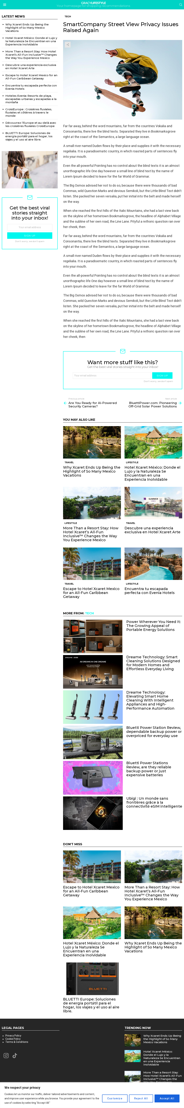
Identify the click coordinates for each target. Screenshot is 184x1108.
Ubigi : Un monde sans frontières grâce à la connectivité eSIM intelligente (154, 802)
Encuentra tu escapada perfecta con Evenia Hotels (150, 591)
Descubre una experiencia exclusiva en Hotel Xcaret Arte (152, 530)
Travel (69, 462)
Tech (89, 613)
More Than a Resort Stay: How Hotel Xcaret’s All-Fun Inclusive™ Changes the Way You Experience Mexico (90, 534)
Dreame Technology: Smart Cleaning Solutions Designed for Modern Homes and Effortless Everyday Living (153, 663)
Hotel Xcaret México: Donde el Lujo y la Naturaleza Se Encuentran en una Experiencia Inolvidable (152, 473)
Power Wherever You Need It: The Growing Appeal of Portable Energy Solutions (153, 626)
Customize (114, 1098)
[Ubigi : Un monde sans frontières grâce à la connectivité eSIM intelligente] (93, 813)
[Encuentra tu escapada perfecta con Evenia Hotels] (153, 564)
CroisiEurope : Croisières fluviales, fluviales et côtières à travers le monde (28, 112)
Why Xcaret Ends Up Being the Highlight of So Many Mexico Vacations (91, 471)
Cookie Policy (12, 1038)
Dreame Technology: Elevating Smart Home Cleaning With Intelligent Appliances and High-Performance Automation (150, 700)
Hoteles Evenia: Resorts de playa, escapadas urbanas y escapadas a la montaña (30, 99)
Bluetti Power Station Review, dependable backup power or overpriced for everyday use (154, 731)
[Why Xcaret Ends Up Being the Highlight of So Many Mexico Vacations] (92, 442)
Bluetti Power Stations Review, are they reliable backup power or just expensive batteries (148, 769)
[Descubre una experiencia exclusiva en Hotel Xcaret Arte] (153, 503)
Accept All (167, 1098)
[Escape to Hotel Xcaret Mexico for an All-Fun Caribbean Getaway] (92, 564)
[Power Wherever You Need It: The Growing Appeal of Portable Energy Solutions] (93, 636)
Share (68, 45)
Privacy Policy (13, 1035)
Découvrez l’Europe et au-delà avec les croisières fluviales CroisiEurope (30, 124)
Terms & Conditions (16, 1041)
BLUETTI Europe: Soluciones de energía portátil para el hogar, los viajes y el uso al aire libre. (91, 1005)
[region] (92, 1095)
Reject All (141, 1098)
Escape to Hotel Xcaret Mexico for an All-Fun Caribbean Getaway (91, 593)
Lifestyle (132, 462)
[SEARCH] (180, 5)
